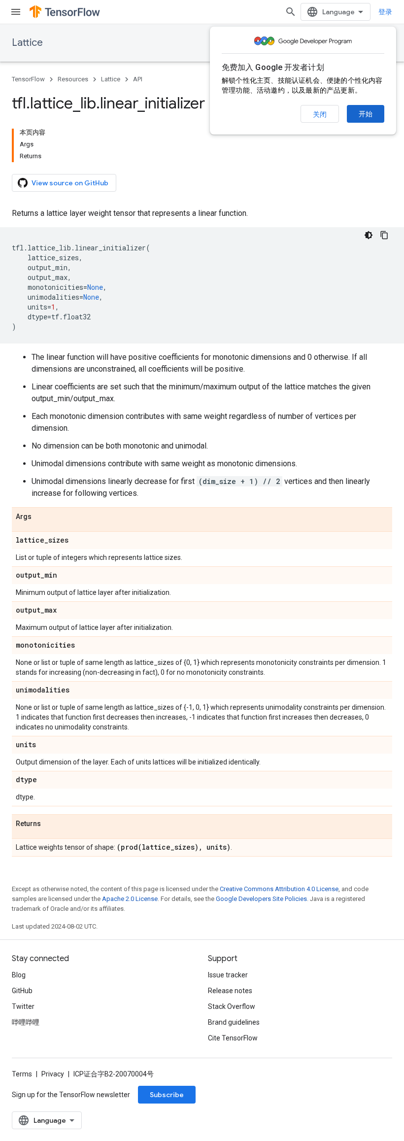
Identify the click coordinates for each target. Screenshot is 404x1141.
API (137, 79)
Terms (22, 1074)
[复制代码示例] (384, 235)
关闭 (320, 114)
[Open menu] (16, 12)
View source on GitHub (70, 182)
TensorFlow (28, 79)
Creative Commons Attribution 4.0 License (279, 889)
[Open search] (291, 12)
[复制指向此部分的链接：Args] (41, 517)
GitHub (22, 991)
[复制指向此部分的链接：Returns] (51, 824)
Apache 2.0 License (130, 898)
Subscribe (167, 1094)
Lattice (27, 42)
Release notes (230, 991)
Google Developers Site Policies (261, 898)
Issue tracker (228, 975)
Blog (19, 975)
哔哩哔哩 (25, 1022)
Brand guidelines (234, 1022)
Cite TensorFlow (233, 1038)
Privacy (52, 1074)
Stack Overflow (231, 1006)
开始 (365, 113)
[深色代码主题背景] (368, 235)
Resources (73, 79)
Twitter (23, 1006)
